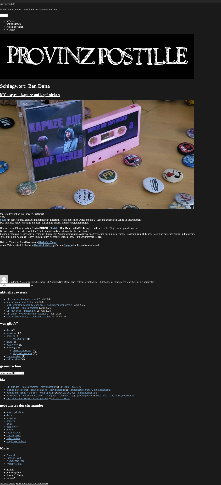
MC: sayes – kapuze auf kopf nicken (30, 95)
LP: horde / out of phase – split (22, 299)
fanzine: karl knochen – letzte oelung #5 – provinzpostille (35, 389)
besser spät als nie (22, 350)
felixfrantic (14, 282)
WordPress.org (14, 463)
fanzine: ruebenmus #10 (18, 302)
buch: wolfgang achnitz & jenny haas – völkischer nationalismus (39, 305)
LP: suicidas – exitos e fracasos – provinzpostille (31, 386)
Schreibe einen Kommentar (140, 282)
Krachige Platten (14, 26)
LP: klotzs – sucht (60, 398)
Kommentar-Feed (15, 460)
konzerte (10, 336)
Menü (3, 15)
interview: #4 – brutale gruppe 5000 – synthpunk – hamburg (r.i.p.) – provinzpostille (49, 395)
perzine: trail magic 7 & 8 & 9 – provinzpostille (30, 392)
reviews (10, 21)
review (55, 282)
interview (11, 333)
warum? (10, 29)
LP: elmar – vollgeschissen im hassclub (26, 313)
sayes (123, 282)
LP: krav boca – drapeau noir (21, 310)
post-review (12, 344)
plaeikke (114, 282)
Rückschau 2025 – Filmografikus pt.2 (77, 392)
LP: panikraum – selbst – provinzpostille (27, 398)
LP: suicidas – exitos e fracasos (22, 307)
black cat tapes (78, 282)
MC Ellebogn (102, 282)
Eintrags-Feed (13, 458)
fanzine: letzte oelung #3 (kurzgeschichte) (90, 389)
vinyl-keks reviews (22, 353)
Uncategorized (13, 356)
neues (9, 341)
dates (9, 330)
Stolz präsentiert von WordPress (32, 483)
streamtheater (19, 338)
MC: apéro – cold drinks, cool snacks (115, 395)
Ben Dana (64, 282)
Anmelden (11, 455)
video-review (13, 359)
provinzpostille (7, 4)
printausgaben (13, 23)
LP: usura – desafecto (71, 386)
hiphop (90, 282)
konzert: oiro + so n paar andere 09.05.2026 (28, 316)
